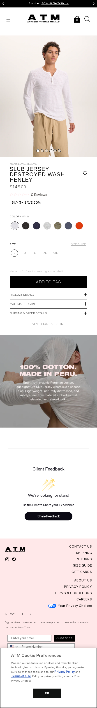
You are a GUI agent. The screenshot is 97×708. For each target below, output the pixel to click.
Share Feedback (48, 516)
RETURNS (84, 559)
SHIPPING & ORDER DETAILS (28, 313)
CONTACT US (80, 546)
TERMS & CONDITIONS (73, 593)
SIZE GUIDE (78, 244)
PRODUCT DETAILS (22, 294)
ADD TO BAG (48, 282)
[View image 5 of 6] (55, 150)
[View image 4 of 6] (50, 150)
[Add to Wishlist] (82, 174)
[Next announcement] (93, 3)
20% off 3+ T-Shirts (55, 3)
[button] (77, 20)
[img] (48, 96)
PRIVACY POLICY (78, 587)
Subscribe (64, 638)
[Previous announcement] (3, 3)
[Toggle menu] (8, 19)
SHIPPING (84, 553)
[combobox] (13, 647)
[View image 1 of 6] (37, 150)
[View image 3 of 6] (46, 150)
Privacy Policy (64, 671)
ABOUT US (83, 580)
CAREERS (84, 599)
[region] (48, 678)
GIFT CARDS (82, 572)
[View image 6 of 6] (59, 150)
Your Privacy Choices (75, 606)
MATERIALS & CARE (23, 304)
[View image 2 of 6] (42, 150)
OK (47, 693)
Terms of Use (21, 676)
